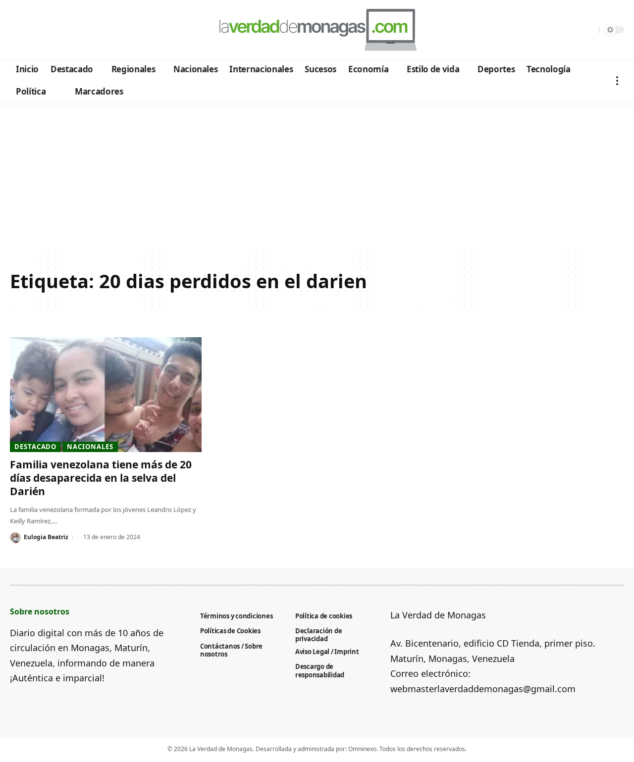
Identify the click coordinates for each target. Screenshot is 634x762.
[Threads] (99, 30)
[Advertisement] (317, 175)
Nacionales (90, 446)
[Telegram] (72, 30)
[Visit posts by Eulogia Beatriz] (15, 537)
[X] (32, 30)
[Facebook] (19, 30)
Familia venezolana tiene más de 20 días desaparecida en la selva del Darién (101, 478)
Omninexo (362, 749)
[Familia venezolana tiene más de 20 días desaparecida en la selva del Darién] (106, 394)
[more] (617, 80)
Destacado (35, 446)
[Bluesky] (112, 30)
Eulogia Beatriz (46, 537)
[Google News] (46, 30)
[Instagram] (59, 30)
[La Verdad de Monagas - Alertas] (316, 29)
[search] (589, 30)
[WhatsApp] (86, 30)
